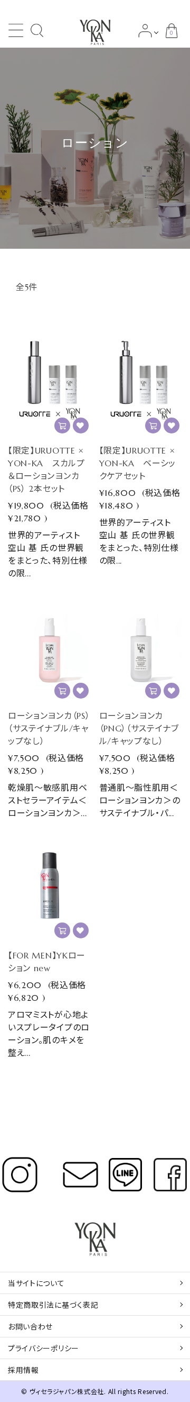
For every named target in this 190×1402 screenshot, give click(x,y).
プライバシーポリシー (43, 1348)
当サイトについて (36, 1283)
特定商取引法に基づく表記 (53, 1304)
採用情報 (23, 1369)
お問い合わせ (30, 1326)
